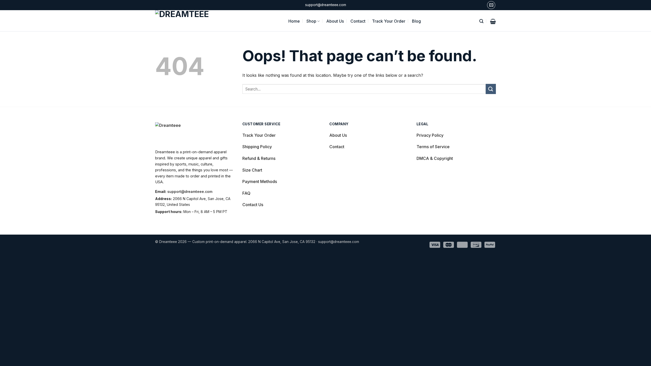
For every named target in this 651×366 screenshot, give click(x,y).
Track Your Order (388, 21)
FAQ (246, 193)
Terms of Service (433, 146)
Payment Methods (259, 181)
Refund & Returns (258, 158)
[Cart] (493, 21)
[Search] (481, 20)
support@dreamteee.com (189, 191)
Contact (357, 21)
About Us (335, 21)
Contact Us (252, 204)
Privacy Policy (430, 135)
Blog (416, 21)
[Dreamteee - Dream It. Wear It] (188, 20)
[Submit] (491, 89)
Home (294, 21)
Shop (311, 21)
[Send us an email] (491, 5)
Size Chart (252, 170)
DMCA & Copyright (435, 158)
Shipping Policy (257, 146)
